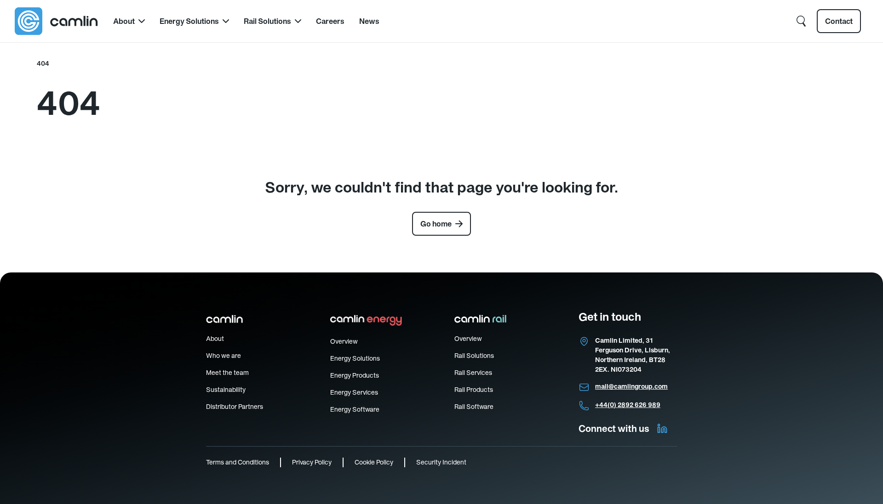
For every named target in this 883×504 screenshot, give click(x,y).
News (369, 21)
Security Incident (441, 462)
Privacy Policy (312, 462)
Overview (344, 341)
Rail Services (473, 372)
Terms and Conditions (237, 462)
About (124, 21)
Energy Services (354, 392)
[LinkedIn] (662, 428)
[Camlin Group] (56, 21)
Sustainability (226, 389)
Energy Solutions (189, 21)
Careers (330, 21)
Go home (436, 224)
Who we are (223, 355)
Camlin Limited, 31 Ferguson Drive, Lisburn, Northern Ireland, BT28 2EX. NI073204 (632, 355)
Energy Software (354, 409)
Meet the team (227, 372)
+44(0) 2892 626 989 (627, 404)
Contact (839, 21)
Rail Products (473, 389)
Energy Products (354, 375)
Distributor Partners (234, 406)
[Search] (801, 21)
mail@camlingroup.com (631, 386)
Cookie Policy (374, 462)
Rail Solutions (267, 21)
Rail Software (473, 406)
